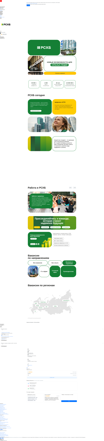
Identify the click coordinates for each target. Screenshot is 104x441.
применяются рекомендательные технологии (16, 437)
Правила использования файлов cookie (40, 4)
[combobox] (2, 439)
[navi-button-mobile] (1, 18)
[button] (1, 15)
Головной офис (45, 227)
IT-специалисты (66, 227)
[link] (1, 13)
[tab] (2, 37)
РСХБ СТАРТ (33, 238)
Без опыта (37, 227)
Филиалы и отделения (55, 227)
